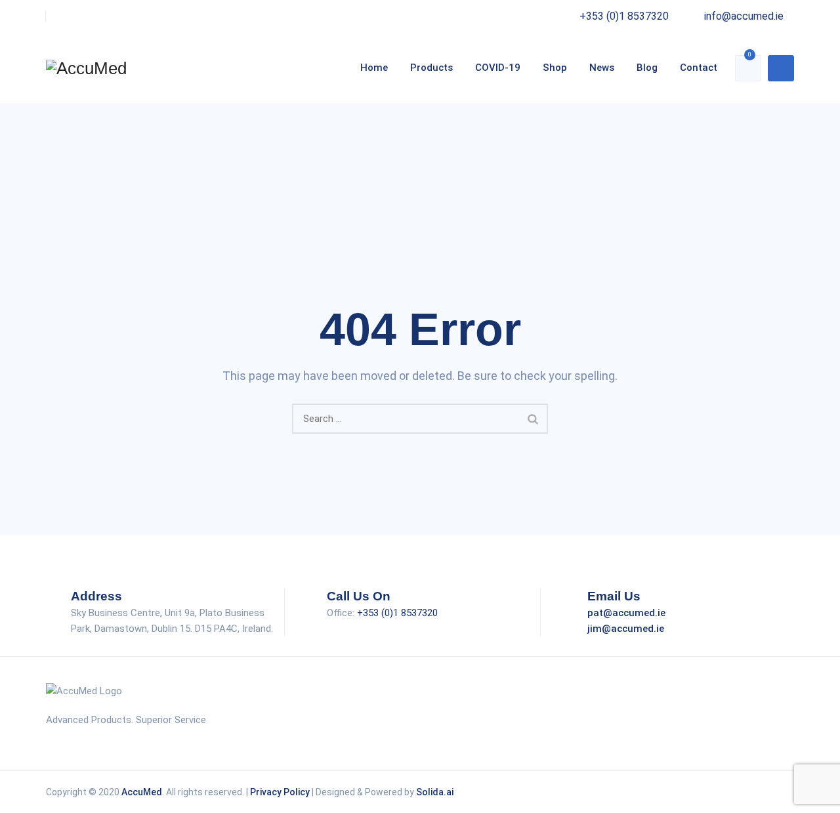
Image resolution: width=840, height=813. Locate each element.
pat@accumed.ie (626, 613)
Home (374, 67)
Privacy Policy (280, 792)
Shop (555, 67)
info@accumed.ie (744, 16)
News (601, 67)
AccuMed (141, 792)
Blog (647, 67)
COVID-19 (497, 67)
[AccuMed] (86, 68)
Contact (698, 67)
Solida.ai (434, 792)
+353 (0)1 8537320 (624, 16)
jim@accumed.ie (625, 629)
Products (431, 67)
